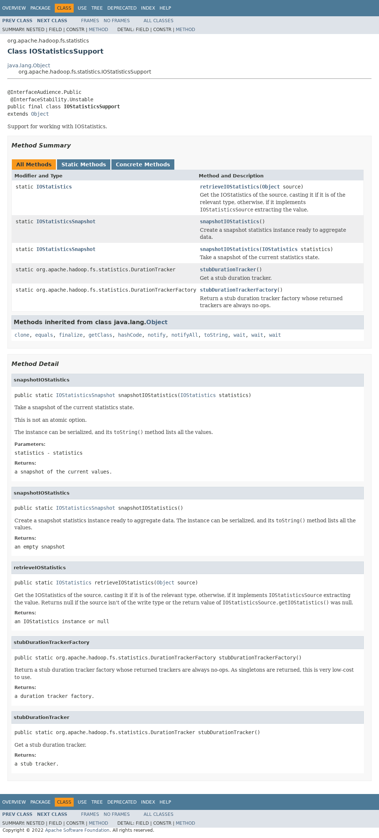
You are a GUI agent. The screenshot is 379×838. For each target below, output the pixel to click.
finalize (71, 335)
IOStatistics (54, 187)
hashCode (130, 335)
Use (82, 8)
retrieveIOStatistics (229, 187)
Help (165, 8)
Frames (90, 20)
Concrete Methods (143, 164)
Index (148, 8)
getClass (100, 335)
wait (239, 335)
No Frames (117, 20)
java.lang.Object (28, 65)
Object (40, 114)
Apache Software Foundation (77, 830)
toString (216, 335)
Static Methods (83, 164)
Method (98, 29)
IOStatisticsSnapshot (65, 221)
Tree (97, 8)
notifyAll (184, 335)
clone (21, 335)
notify (156, 335)
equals (44, 335)
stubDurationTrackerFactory (238, 290)
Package (40, 8)
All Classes (159, 20)
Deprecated (122, 8)
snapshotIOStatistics (229, 221)
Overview (14, 8)
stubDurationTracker (228, 269)
